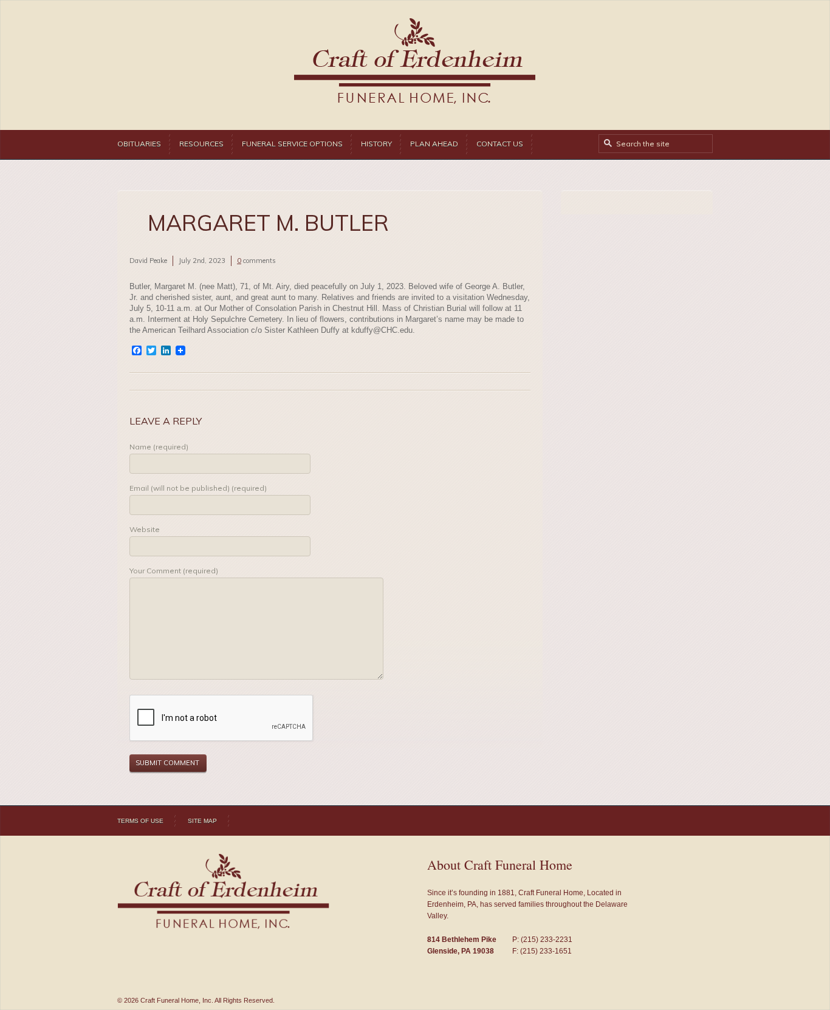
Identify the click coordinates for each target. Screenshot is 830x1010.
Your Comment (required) (173, 570)
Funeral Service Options (292, 143)
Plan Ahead (434, 143)
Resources (201, 143)
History (376, 143)
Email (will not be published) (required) (198, 488)
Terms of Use (140, 820)
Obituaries (139, 143)
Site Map (202, 820)
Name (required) (158, 446)
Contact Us (499, 143)
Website (144, 529)
